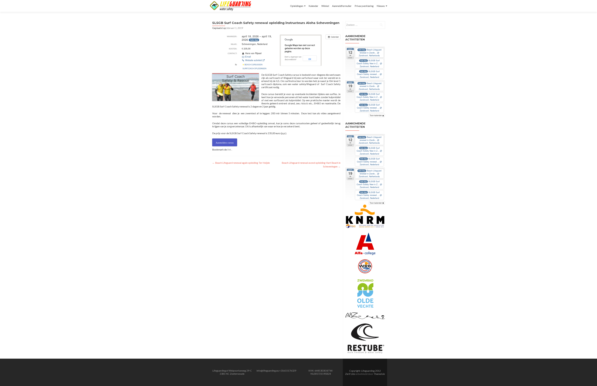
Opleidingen (296, 5)
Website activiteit (253, 60)
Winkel (325, 5)
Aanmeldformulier (342, 5)
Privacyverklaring (364, 5)
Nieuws (381, 5)
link (229, 149)
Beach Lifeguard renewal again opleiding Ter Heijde (241, 162)
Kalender (313, 5)
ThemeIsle (379, 373)
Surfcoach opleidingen (254, 68)
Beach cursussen (253, 64)
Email (248, 56)
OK (309, 59)
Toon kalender (376, 115)
